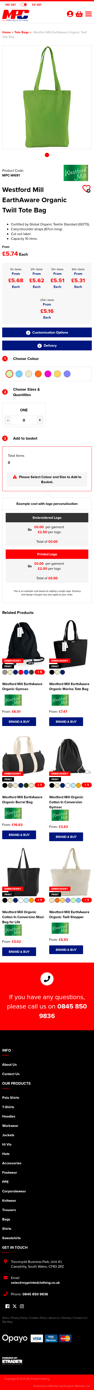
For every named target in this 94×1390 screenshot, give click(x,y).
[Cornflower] (19, 374)
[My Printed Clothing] (31, 16)
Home (6, 32)
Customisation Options (49, 332)
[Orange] (38, 374)
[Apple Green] (9, 374)
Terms (5, 1318)
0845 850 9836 (35, 1294)
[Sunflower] (57, 374)
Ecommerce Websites (46, 1386)
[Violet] (67, 374)
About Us (9, 1064)
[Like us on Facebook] (7, 1306)
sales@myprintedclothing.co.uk (35, 1282)
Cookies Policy (38, 1318)
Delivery (50, 345)
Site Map (7, 1322)
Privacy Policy (19, 1318)
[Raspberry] (48, 374)
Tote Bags (21, 32)
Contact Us (11, 1073)
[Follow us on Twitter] (15, 1306)
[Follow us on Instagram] (22, 1306)
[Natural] (28, 374)
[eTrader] (47, 1361)
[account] (70, 14)
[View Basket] (78, 13)
